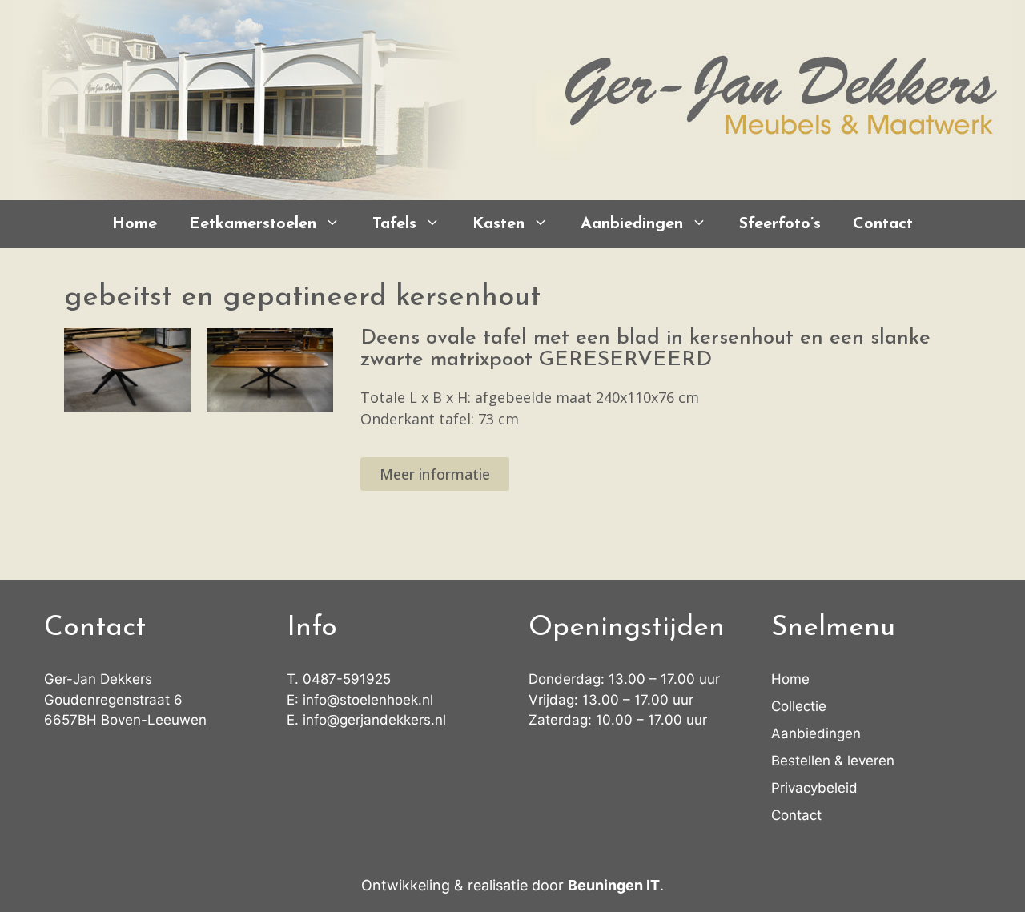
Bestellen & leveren (832, 761)
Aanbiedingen (632, 224)
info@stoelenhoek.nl (368, 700)
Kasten (498, 224)
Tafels (394, 224)
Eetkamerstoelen (252, 224)
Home (134, 224)
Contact (883, 224)
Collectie (798, 706)
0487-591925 (347, 679)
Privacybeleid (814, 788)
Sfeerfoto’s (780, 224)
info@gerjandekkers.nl (374, 720)
